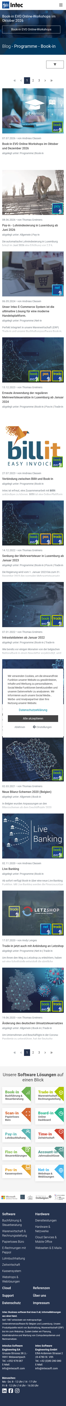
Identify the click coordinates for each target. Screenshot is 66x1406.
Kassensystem (11, 1271)
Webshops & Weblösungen (11, 1279)
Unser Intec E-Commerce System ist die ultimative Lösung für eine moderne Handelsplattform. (28, 311)
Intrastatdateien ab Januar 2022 (23, 637)
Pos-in (48, 406)
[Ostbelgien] (44, 1197)
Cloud (6, 1288)
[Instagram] (17, 1390)
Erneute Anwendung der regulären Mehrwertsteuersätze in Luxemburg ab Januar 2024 (33, 397)
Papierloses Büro (13, 1241)
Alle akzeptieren (33, 718)
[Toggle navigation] (61, 5)
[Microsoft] (9, 1197)
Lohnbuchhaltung (13, 1258)
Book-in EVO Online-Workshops (31, 29)
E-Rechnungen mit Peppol (14, 1250)
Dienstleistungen (46, 1220)
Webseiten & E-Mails (48, 1248)
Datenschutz (11, 1303)
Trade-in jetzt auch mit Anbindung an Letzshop (33, 946)
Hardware (42, 1214)
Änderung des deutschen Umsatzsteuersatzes (32, 1023)
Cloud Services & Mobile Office (46, 1239)
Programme (27, 153)
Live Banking (10, 869)
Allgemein (25, 234)
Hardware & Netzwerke (42, 1229)
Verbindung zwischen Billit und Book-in (27, 479)
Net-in (38, 320)
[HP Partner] (22, 1197)
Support (8, 1295)
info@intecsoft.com (13, 1368)
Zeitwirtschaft (11, 1264)
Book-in (39, 153)
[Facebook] (11, 1390)
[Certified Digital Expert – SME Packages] (60, 1197)
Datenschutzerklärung (33, 710)
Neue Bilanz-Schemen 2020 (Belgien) (27, 792)
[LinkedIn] (4, 1390)
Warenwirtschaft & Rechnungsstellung (14, 1233)
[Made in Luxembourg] (30, 1197)
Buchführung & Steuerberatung (12, 1223)
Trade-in (58, 406)
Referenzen (41, 1288)
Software (8, 1214)
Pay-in (36, 234)
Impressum (41, 1303)
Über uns (39, 1295)
